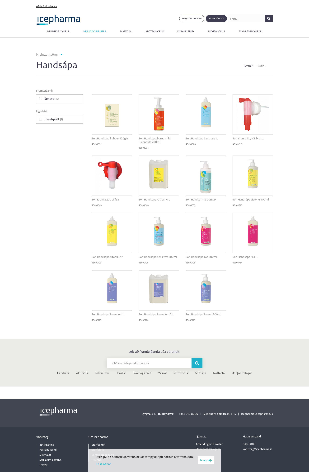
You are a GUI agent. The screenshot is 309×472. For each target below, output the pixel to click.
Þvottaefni (219, 373)
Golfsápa (200, 373)
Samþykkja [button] (206, 460)
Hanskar (121, 373)
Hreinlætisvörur (47, 54)
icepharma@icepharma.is (257, 414)
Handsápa (63, 373)
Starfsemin (98, 444)
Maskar (162, 373)
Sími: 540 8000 (188, 414)
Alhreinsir (82, 373)
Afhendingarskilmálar (209, 444)
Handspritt (53, 119)
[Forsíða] (58, 19)
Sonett (51, 99)
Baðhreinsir (102, 373)
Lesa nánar (103, 464)
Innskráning (216, 18)
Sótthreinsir (180, 373)
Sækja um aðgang (192, 18)
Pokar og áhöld (142, 373)
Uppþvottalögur (242, 373)
